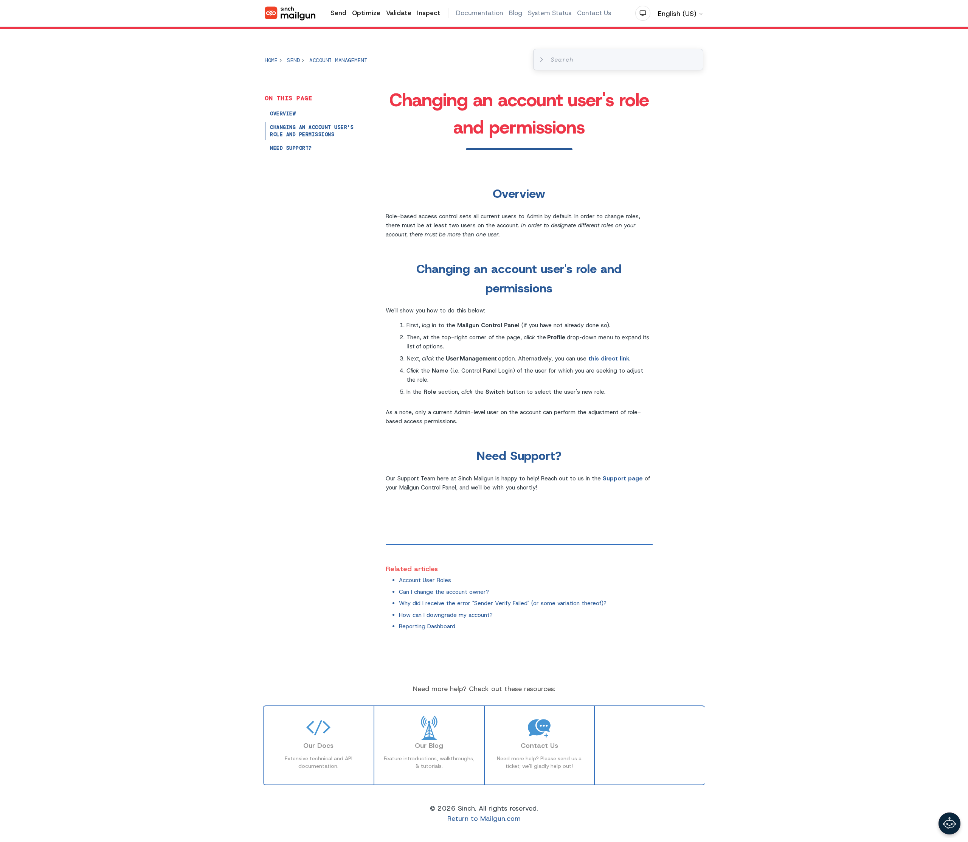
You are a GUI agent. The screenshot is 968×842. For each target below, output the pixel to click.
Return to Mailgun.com (484, 818)
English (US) (678, 14)
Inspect (429, 13)
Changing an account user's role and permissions (312, 131)
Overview (283, 113)
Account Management (338, 60)
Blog (515, 13)
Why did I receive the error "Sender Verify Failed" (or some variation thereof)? (503, 603)
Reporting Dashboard (427, 626)
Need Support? (291, 148)
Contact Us (594, 13)
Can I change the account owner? (444, 592)
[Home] (290, 13)
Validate (398, 13)
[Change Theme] (642, 13)
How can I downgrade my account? (446, 615)
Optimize (366, 13)
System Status (549, 13)
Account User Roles (425, 580)
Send (338, 13)
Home (271, 60)
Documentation (479, 13)
